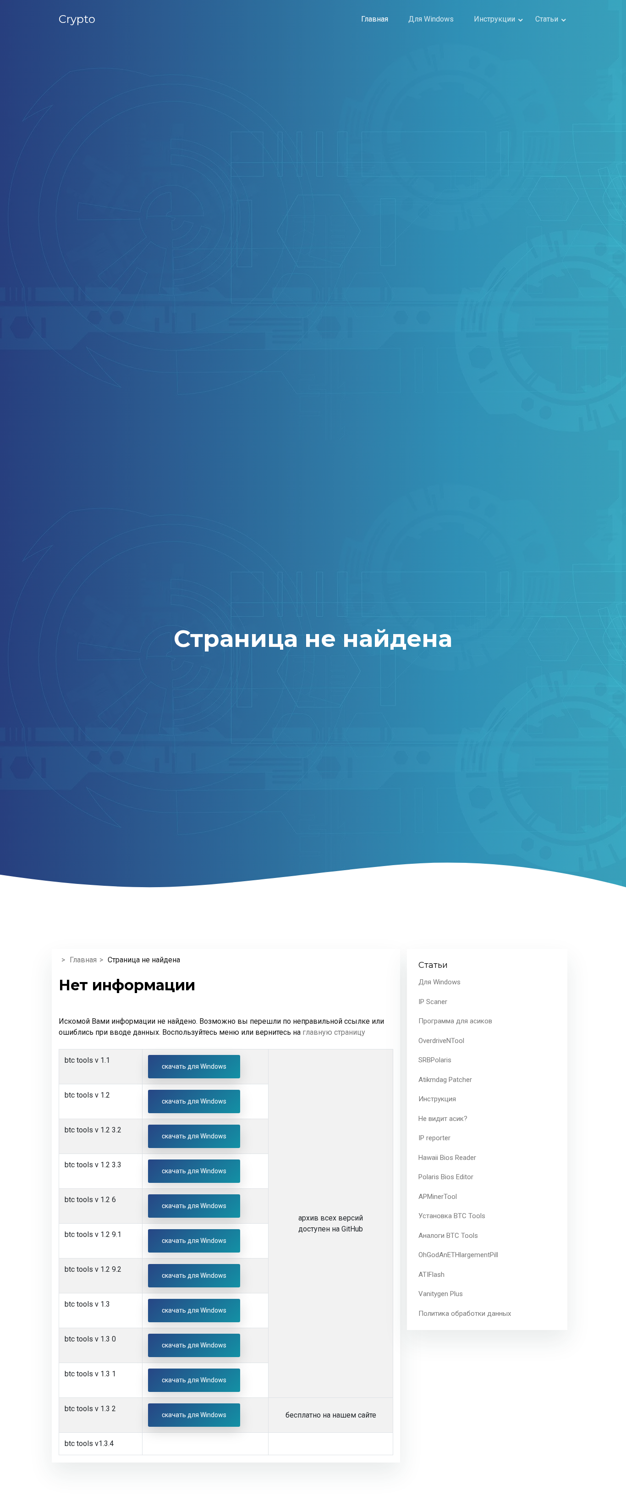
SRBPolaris (434, 1060)
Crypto (77, 19)
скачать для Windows (194, 1066)
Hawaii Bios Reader (447, 1158)
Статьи (546, 19)
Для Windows (431, 19)
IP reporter (434, 1138)
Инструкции (494, 19)
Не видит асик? (442, 1119)
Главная (374, 19)
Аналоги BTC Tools (448, 1235)
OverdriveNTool (441, 1041)
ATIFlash (431, 1274)
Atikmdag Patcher (445, 1080)
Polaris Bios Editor (445, 1177)
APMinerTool (437, 1196)
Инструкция (437, 1099)
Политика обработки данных (464, 1313)
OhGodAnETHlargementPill (458, 1255)
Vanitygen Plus (440, 1294)
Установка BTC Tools (451, 1216)
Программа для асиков (455, 1021)
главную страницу (333, 1032)
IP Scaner (432, 1002)
